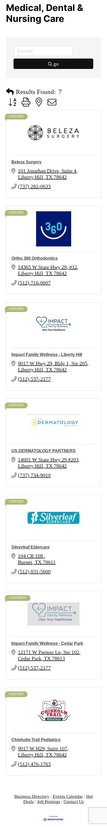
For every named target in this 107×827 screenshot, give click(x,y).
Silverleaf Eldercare (30, 547)
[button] (10, 92)
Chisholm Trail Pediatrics (36, 739)
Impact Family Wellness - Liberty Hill (46, 354)
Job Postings (48, 801)
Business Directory (31, 796)
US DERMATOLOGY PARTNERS (43, 451)
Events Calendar (68, 796)
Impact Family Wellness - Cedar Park (47, 643)
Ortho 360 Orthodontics (34, 258)
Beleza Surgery (26, 162)
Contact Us (74, 801)
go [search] (56, 64)
